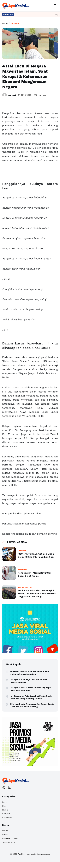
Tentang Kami (8, 842)
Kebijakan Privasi (10, 838)
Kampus (6, 814)
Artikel (5, 834)
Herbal (5, 810)
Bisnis (5, 802)
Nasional (15, 23)
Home (5, 23)
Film (4, 806)
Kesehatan (7, 817)
